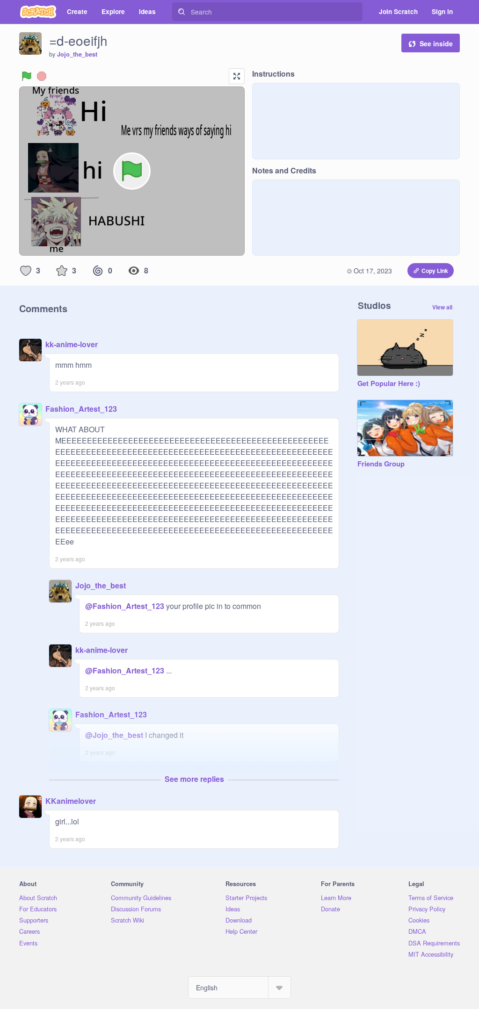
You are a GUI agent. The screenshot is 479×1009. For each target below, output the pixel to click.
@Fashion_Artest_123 (124, 606)
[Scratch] (38, 11)
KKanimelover (70, 800)
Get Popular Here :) (388, 383)
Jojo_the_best (77, 54)
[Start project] (26, 76)
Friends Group (381, 464)
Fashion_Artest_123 (81, 408)
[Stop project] (41, 76)
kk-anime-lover (71, 344)
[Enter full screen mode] (237, 76)
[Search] (181, 11)
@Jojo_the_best (114, 735)
